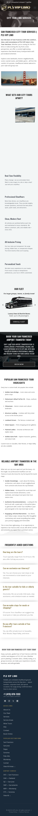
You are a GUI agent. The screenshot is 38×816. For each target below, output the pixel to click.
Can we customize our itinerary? (16, 568)
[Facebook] (5, 701)
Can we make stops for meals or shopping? (16, 606)
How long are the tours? (13, 552)
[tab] (19, 552)
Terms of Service (24, 812)
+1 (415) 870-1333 (11, 694)
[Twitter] (13, 701)
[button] (35, 8)
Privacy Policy (13, 812)
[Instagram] (9, 701)
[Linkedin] (17, 701)
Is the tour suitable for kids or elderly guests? (18, 587)
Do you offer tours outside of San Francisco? (16, 625)
